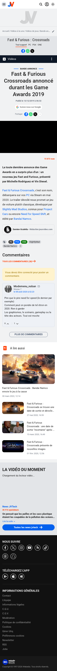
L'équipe (6, 600)
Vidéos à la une (17, 31)
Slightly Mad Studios (14, 209)
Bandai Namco (22, 218)
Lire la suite (8, 521)
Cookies (6, 626)
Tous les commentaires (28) (17, 261)
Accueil (5, 31)
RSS (4, 644)
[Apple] (13, 576)
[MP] (39, 286)
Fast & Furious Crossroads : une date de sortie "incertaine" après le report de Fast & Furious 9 (41, 426)
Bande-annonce (47, 31)
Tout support (21, 45)
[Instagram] (21, 547)
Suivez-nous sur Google (30, 107)
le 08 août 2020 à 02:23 (24, 292)
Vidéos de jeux (31, 31)
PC (29, 45)
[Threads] (5, 556)
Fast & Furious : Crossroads (28, 40)
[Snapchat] (13, 556)
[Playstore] (5, 576)
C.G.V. (5, 613)
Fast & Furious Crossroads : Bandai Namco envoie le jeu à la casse (25, 390)
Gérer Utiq (7, 631)
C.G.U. (5, 609)
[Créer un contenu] (53, 31)
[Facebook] (5, 547)
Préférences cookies (13, 635)
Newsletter (8, 640)
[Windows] (21, 576)
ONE (40, 45)
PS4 (34, 45)
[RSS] (37, 547)
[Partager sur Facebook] (23, 51)
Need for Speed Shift (33, 214)
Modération (8, 618)
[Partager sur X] (32, 51)
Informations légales (13, 604)
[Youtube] (29, 547)
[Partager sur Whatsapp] (28, 51)
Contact (6, 595)
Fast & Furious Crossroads (18, 190)
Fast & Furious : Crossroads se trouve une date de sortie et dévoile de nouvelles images (40, 407)
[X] (13, 547)
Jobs (5, 649)
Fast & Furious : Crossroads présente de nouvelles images (39, 446)
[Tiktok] (45, 547)
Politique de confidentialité (16, 622)
